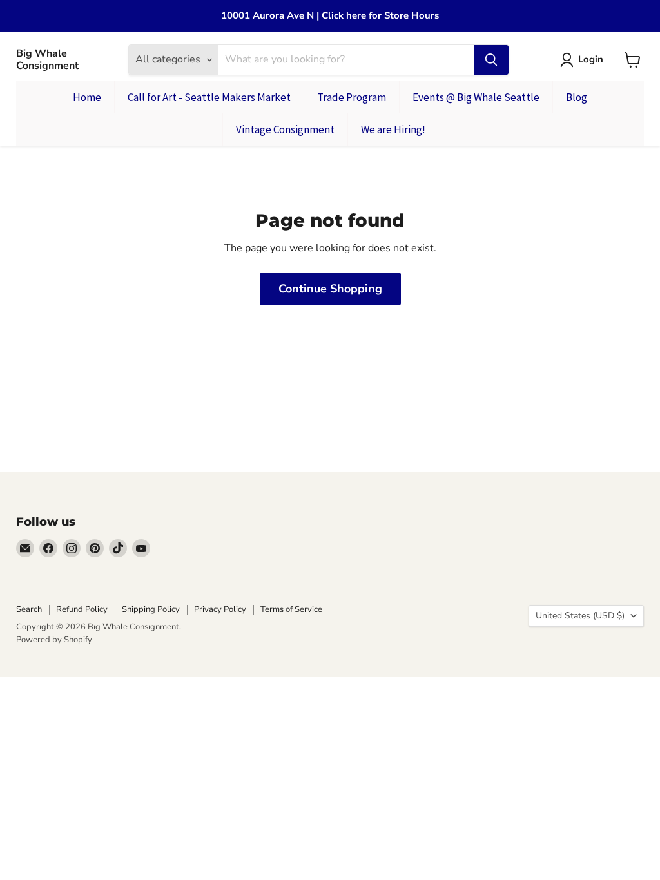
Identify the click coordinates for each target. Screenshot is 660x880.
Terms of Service (291, 609)
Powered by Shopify (54, 640)
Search (29, 609)
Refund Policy (82, 609)
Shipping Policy (151, 609)
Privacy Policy (220, 609)
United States (580, 615)
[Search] (491, 60)
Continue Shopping (330, 288)
